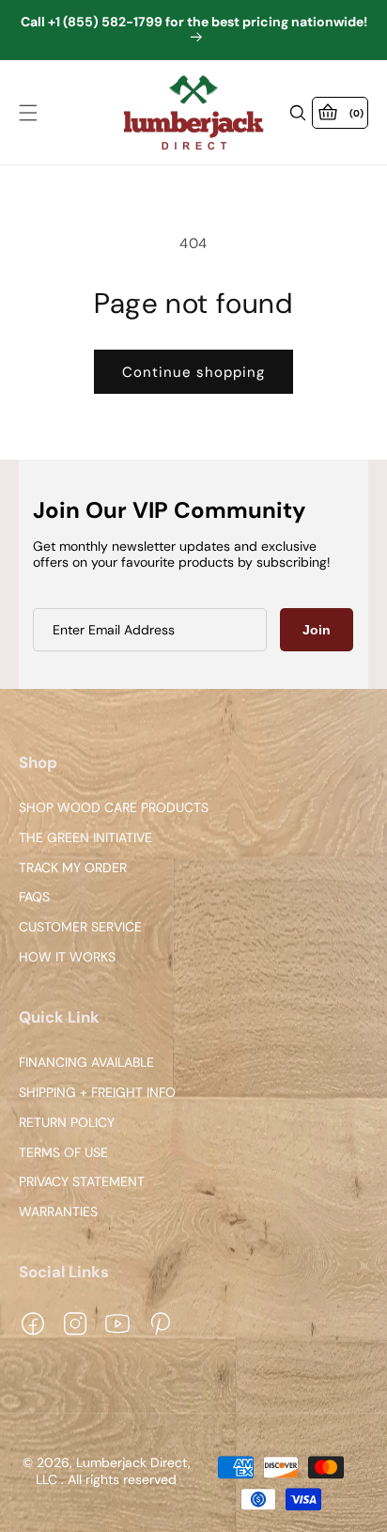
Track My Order (73, 868)
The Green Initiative (85, 838)
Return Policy (67, 1123)
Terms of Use (63, 1153)
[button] (28, 112)
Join (316, 629)
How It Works (67, 957)
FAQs (34, 898)
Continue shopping (193, 372)
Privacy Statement (82, 1183)
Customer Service (80, 928)
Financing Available (86, 1063)
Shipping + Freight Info (97, 1093)
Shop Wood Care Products (114, 808)
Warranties (58, 1212)
